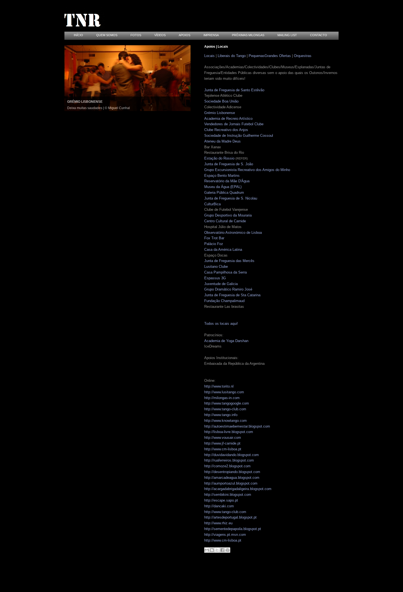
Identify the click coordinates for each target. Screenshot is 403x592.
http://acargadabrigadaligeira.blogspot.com (237, 489)
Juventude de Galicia (221, 284)
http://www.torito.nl (219, 386)
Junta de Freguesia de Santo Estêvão (234, 90)
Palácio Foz (213, 244)
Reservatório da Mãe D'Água (226, 181)
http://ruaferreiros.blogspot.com (229, 460)
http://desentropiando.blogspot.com (232, 472)
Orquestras (302, 56)
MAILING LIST (287, 35)
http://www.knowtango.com (225, 421)
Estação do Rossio (219, 158)
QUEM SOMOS (106, 35)
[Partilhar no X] (217, 550)
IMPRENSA (211, 35)
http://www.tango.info (220, 415)
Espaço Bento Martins (222, 175)
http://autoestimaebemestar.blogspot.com (237, 426)
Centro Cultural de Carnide (225, 221)
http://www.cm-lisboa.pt (222, 449)
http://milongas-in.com (222, 398)
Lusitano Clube (216, 266)
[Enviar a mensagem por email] (206, 550)
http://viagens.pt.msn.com (225, 535)
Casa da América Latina (223, 249)
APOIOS (184, 35)
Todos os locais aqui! (221, 323)
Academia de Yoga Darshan (226, 341)
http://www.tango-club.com (225, 409)
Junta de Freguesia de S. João (228, 164)
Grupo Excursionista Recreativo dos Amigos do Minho (247, 170)
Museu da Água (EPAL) (223, 187)
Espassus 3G (215, 278)
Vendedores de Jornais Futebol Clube (233, 124)
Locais (209, 56)
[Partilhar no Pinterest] (227, 550)
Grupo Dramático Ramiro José (228, 289)
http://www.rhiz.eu (218, 523)
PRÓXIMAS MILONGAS (248, 35)
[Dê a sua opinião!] (212, 550)
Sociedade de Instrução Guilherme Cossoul (238, 135)
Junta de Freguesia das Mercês (229, 261)
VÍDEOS (160, 35)
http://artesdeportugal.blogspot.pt (230, 517)
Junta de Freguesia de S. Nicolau (230, 198)
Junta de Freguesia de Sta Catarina (232, 295)
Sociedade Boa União (221, 101)
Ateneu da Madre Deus (222, 141)
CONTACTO (318, 35)
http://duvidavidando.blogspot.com (231, 455)
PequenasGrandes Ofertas (270, 56)
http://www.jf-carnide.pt (222, 443)
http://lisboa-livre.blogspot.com (228, 432)
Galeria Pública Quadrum (224, 192)
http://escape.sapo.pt (221, 500)
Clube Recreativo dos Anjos (226, 130)
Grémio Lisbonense (219, 113)
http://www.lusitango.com (224, 392)
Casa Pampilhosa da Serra (225, 272)
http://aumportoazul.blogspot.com (230, 483)
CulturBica (212, 204)
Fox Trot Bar (214, 238)
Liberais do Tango (232, 56)
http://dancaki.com (219, 506)
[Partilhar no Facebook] (222, 550)
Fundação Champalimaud (224, 301)
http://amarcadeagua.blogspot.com (231, 478)
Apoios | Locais (216, 47)
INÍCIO (78, 35)
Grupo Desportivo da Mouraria (228, 215)
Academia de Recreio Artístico (228, 118)
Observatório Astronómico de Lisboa (233, 232)
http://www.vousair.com (222, 438)
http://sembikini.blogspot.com (227, 495)
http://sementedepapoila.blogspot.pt (232, 529)
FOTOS (135, 35)
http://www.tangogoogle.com (226, 403)
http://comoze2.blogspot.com (227, 466)
